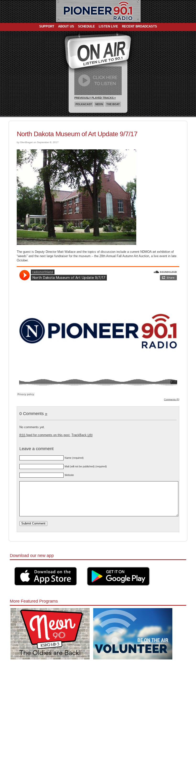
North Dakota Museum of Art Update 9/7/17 (77, 134)
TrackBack (82, 435)
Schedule (86, 26)
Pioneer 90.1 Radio (98, 11)
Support (46, 26)
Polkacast (84, 104)
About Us (66, 26)
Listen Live (108, 26)
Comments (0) (171, 399)
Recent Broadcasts (139, 26)
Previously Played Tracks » (95, 97)
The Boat (113, 104)
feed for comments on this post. (45, 435)
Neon (99, 104)
